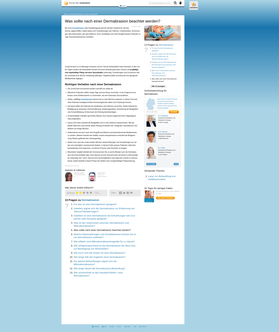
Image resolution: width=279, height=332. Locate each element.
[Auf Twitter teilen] (124, 193)
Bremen (163, 99)
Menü (124, 6)
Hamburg (171, 103)
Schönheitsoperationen (76, 14)
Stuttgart (165, 108)
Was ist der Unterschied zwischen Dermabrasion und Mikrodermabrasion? (163, 73)
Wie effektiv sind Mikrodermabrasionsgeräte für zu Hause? (104, 241)
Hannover (160, 106)
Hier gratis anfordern (165, 198)
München (174, 106)
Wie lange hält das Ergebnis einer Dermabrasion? (100, 257)
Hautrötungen (87, 99)
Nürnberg (160, 108)
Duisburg (160, 101)
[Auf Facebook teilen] (120, 193)
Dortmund (169, 99)
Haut (86, 14)
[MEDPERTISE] (194, 9)
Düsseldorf (166, 101)
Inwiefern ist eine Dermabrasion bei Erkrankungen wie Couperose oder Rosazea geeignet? (164, 64)
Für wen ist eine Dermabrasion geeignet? (95, 204)
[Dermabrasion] (162, 33)
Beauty (66, 14)
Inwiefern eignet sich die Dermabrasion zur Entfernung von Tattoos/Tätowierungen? (164, 56)
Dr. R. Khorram (162, 132)
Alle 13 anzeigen (158, 86)
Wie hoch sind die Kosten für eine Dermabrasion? (99, 253)
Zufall (176, 164)
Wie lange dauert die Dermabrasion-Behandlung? (99, 268)
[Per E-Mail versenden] (128, 193)
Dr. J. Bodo (161, 148)
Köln (165, 106)
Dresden (175, 99)
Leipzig (169, 106)
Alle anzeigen (151, 164)
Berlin (159, 99)
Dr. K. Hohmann (163, 116)
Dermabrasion (93, 14)
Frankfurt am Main (162, 103)
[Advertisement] (99, 52)
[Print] (131, 193)
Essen (172, 101)
